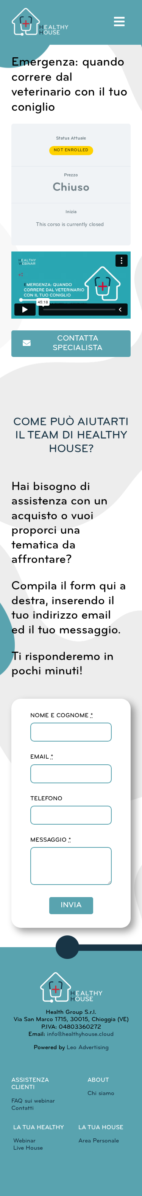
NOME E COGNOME (61, 716)
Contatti (22, 1108)
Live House (28, 1148)
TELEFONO (46, 799)
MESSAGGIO (50, 840)
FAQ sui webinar (33, 1101)
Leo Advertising (87, 1048)
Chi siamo (100, 1094)
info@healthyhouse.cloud (80, 1034)
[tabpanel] (71, 307)
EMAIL (41, 757)
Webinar (24, 1141)
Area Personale (98, 1141)
